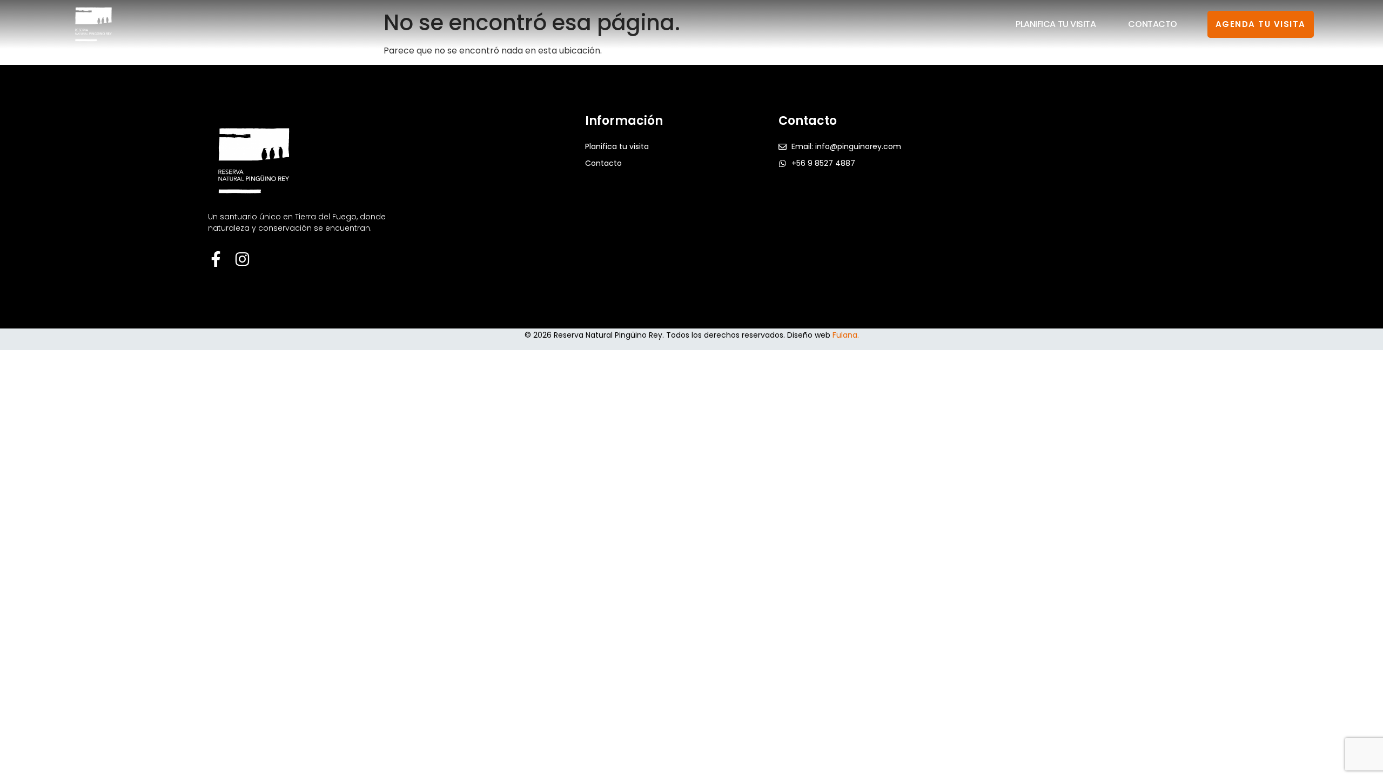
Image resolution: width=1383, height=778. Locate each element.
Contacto (1152, 24)
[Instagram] (242, 259)
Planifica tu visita (1056, 24)
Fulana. (846, 335)
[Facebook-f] (216, 259)
